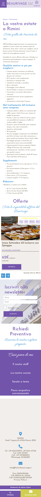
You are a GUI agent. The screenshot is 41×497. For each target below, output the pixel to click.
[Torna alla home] (20, 3)
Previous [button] (4, 275)
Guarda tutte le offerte (32, 273)
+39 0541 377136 (29, 451)
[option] (20, 243)
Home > (5, 19)
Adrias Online (26, 487)
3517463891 (25, 457)
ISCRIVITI (13, 314)
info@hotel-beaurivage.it (20, 468)
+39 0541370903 (15, 451)
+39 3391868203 (22, 455)
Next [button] (9, 275)
